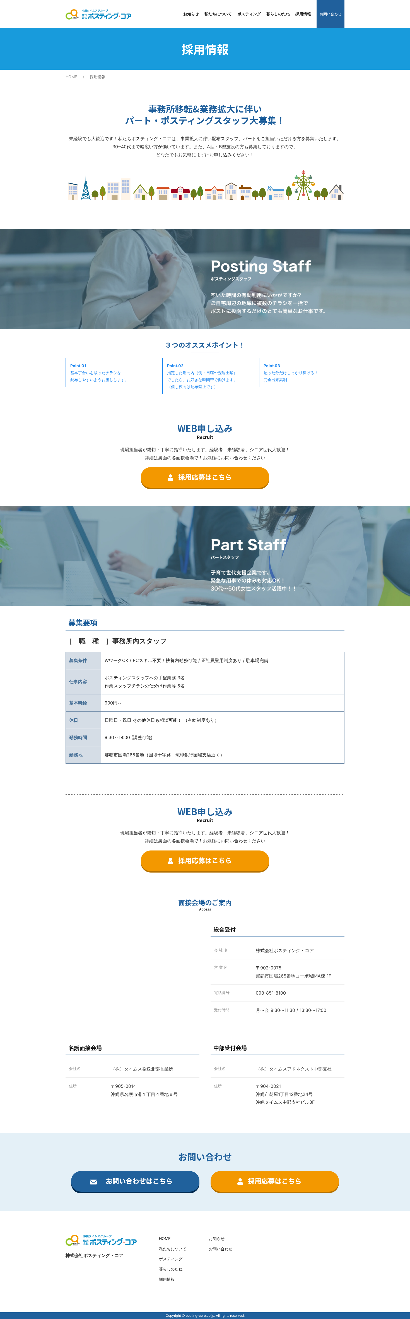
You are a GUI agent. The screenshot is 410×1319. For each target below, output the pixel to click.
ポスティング (249, 13)
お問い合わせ (330, 14)
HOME (71, 76)
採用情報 (303, 13)
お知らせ (191, 13)
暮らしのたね (278, 13)
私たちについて (218, 13)
